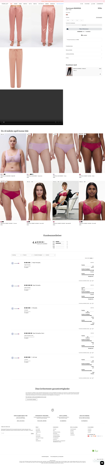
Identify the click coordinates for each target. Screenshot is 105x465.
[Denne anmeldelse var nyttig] (90, 280)
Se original (26, 267)
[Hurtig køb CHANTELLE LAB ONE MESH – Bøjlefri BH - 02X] (24, 171)
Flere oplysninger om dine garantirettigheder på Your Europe (36, 396)
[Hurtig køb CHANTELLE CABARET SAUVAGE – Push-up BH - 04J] (50, 218)
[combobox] (16, 255)
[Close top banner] (104, 1)
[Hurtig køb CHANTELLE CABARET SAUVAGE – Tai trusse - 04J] (24, 218)
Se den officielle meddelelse (31, 399)
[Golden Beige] (3, 174)
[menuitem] (11, 3)
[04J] (80, 174)
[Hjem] (5, 3)
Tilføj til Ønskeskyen (83, 29)
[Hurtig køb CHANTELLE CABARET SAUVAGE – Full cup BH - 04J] (103, 218)
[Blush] (67, 14)
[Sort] (4, 174)
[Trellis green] (32, 174)
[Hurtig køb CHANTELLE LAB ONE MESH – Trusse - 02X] (76, 171)
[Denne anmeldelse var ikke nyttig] (92, 280)
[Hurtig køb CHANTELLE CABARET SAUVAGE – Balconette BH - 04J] (76, 218)
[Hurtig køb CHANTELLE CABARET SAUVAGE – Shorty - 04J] (103, 171)
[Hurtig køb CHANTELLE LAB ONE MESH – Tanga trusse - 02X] (50, 171)
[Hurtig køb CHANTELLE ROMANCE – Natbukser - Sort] (100, 74)
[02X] (1, 174)
